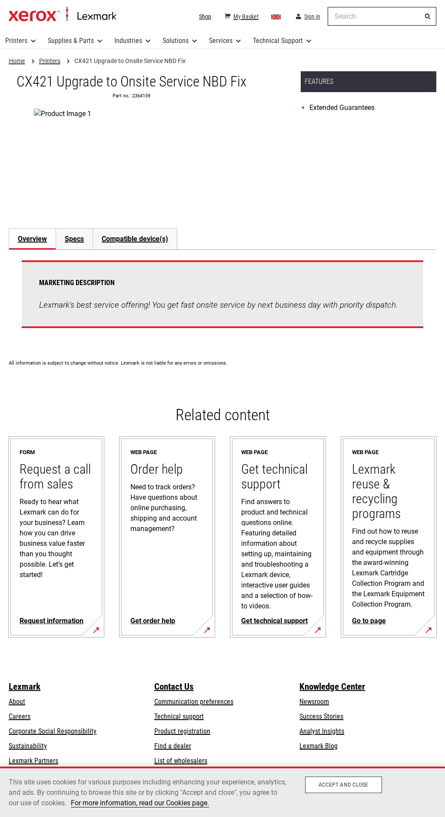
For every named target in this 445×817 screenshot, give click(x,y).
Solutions (176, 41)
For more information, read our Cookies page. (140, 803)
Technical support (179, 716)
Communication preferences (193, 701)
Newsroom (314, 701)
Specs (74, 239)
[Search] (427, 16)
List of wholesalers (180, 761)
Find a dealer (172, 746)
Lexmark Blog (318, 746)
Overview (32, 239)
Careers (19, 716)
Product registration (182, 731)
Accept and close (344, 785)
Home (62, 14)
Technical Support (278, 41)
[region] (222, 792)
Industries (128, 41)
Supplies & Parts (71, 41)
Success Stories (321, 716)
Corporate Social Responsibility (52, 731)
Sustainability (28, 746)
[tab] (32, 238)
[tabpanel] (222, 299)
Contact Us (174, 686)
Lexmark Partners (33, 761)
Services (220, 41)
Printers (16, 41)
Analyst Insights (321, 731)
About (17, 701)
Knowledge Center (332, 686)
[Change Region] (276, 16)
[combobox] (382, 16)
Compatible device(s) (135, 239)
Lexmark (24, 686)
